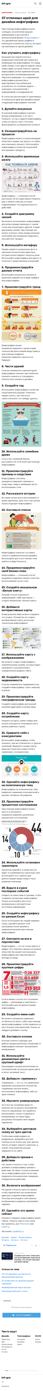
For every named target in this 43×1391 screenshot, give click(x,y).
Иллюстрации (7, 1344)
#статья (24, 1240)
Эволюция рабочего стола (14, 1291)
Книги (4, 1349)
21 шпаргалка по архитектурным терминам (18, 1282)
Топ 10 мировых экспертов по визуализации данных (16, 1275)
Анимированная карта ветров (16, 1287)
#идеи (14, 1237)
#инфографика (25, 1237)
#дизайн (5, 1237)
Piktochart (25, 1224)
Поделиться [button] (11, 1245)
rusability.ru (18, 1231)
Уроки (19, 1344)
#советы (5, 1240)
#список (15, 1240)
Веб (3, 1342)
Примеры (20, 1342)
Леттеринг (21, 1339)
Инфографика (7, 12)
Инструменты (7, 1347)
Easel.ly (5, 1226)
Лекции (4, 1352)
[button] (35, 3)
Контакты (5, 1386)
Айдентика (6, 1339)
